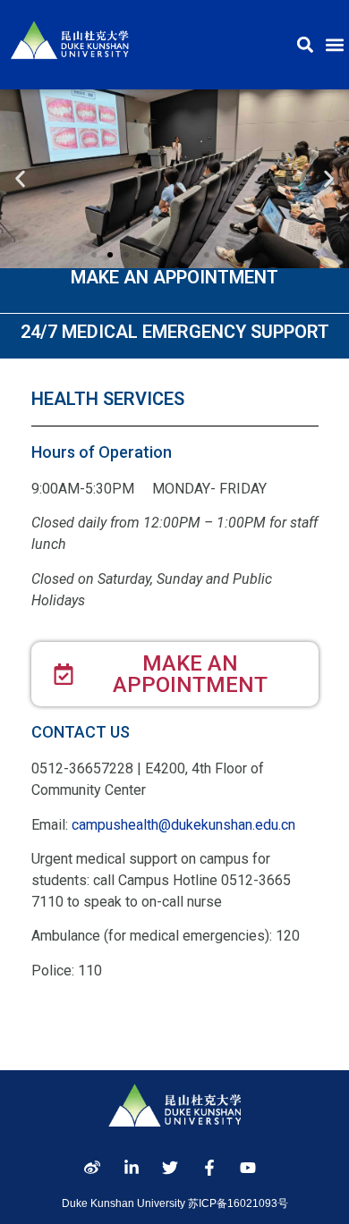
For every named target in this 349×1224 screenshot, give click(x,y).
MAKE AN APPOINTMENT (174, 277)
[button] (304, 45)
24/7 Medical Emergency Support (175, 331)
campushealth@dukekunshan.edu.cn (183, 824)
